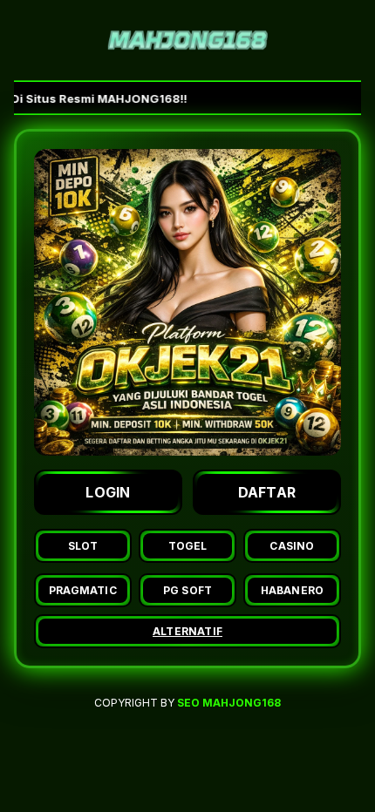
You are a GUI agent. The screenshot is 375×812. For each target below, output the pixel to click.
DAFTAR (267, 492)
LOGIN (108, 492)
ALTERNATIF (187, 631)
